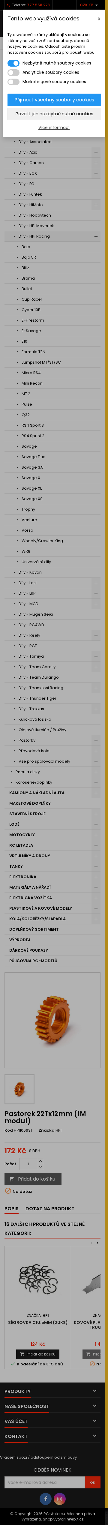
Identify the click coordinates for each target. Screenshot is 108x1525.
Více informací (54, 128)
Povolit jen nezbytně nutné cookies (54, 113)
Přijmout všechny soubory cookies (54, 99)
